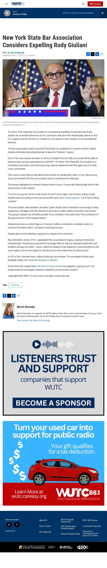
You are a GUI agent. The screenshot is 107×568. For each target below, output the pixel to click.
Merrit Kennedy (17, 52)
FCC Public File (45, 532)
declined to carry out (47, 266)
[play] (7, 13)
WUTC (13, 531)
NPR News (15, 285)
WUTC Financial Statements (67, 521)
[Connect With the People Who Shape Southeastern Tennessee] (53, 373)
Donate (96, 4)
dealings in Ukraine (47, 260)
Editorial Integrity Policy (70, 534)
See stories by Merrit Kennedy (33, 320)
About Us (43, 520)
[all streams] (103, 13)
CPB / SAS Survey (90, 520)
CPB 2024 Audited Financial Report (68, 527)
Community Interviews (92, 526)
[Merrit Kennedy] (8, 311)
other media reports (69, 197)
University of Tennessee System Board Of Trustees (91, 533)
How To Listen (45, 526)
